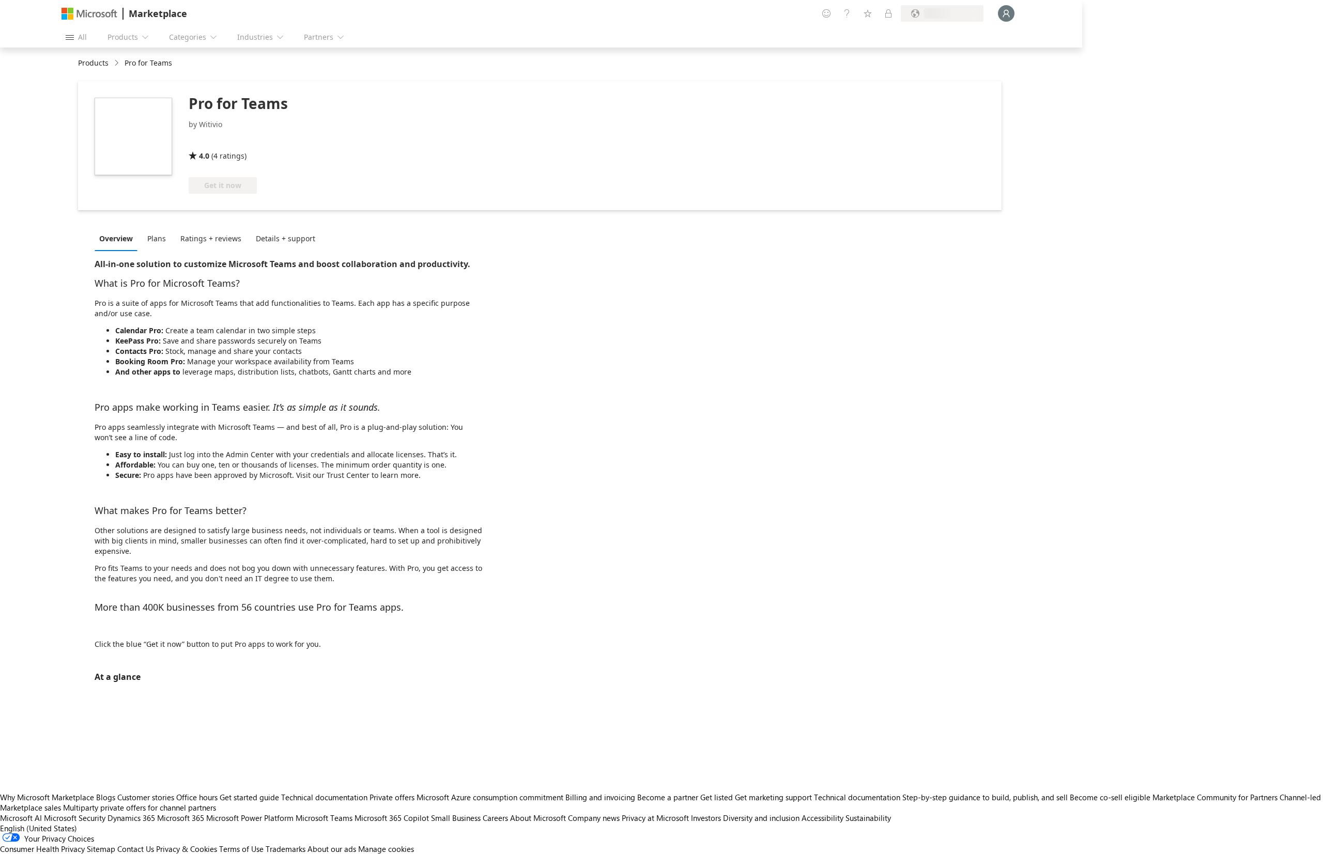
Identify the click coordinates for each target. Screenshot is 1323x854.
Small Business (456, 818)
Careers (495, 818)
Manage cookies (386, 849)
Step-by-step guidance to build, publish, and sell (985, 797)
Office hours (197, 797)
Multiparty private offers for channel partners (139, 807)
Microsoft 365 (180, 818)
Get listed (716, 797)
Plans (156, 238)
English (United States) (38, 828)
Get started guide (249, 797)
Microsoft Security (74, 818)
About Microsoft (538, 818)
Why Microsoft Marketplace (47, 797)
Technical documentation (324, 797)
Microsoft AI (21, 818)
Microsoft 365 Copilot (392, 818)
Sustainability (868, 818)
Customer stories (145, 797)
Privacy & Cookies (186, 849)
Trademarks (285, 849)
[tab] (119, 238)
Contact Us (135, 849)
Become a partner (667, 797)
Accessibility (822, 818)
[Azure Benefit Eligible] (230, 141)
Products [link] (93, 63)
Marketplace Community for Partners (1215, 797)
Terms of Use (241, 849)
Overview (116, 238)
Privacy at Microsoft (655, 818)
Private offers (392, 797)
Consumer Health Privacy (42, 849)
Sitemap (101, 849)
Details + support (285, 238)
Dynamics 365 (131, 818)
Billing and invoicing (600, 797)
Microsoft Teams (324, 818)
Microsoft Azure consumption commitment (491, 797)
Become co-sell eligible (1110, 797)
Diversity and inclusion (761, 818)
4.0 (204, 156)
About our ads (331, 849)
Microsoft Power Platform (250, 818)
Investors (706, 818)
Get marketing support (773, 797)
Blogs (105, 797)
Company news (594, 818)
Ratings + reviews (210, 238)
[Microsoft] (89, 14)
